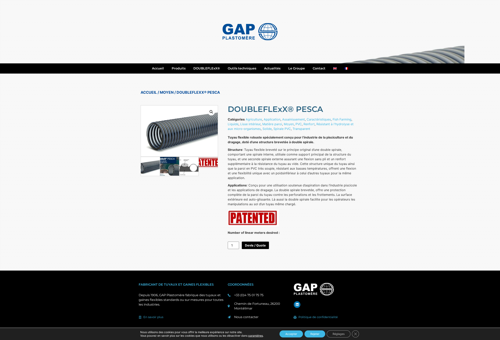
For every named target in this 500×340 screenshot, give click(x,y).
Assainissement (293, 119)
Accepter (291, 334)
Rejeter (314, 334)
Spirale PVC (282, 129)
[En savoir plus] (140, 317)
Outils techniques (242, 68)
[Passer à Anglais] (335, 68)
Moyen (167, 92)
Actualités (272, 68)
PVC (299, 124)
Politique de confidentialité (318, 317)
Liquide (233, 124)
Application (272, 119)
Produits (179, 68)
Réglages (339, 334)
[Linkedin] (297, 304)
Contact (319, 68)
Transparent (301, 129)
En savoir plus (153, 317)
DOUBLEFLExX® (206, 68)
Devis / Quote (255, 245)
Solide (267, 129)
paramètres (255, 335)
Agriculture (254, 119)
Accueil (158, 68)
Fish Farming (342, 119)
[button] (211, 111)
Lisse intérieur (250, 124)
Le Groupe (296, 68)
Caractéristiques (319, 119)
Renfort (309, 124)
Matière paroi (272, 124)
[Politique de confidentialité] (295, 317)
